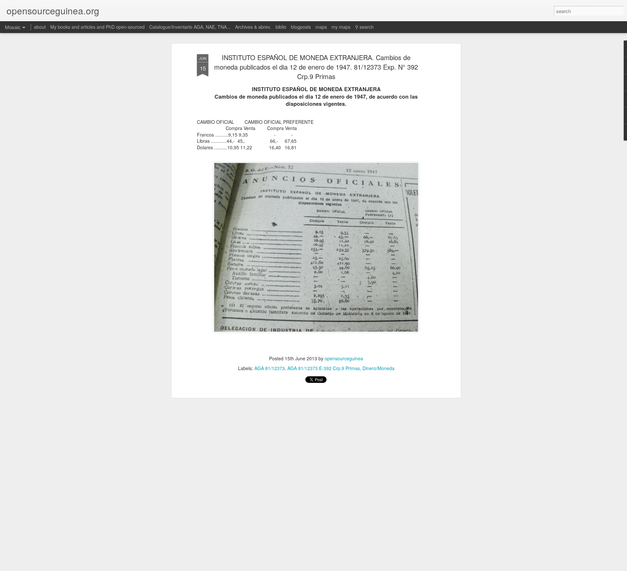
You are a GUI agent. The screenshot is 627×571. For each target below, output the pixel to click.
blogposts (301, 27)
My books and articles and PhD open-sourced (97, 27)
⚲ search (364, 27)
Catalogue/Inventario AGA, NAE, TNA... (190, 27)
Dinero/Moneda (378, 368)
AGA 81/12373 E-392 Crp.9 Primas (323, 368)
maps (321, 27)
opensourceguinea (344, 358)
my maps (340, 27)
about (40, 27)
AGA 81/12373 (269, 368)
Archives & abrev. (253, 27)
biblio (281, 27)
